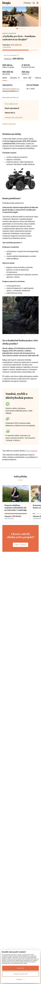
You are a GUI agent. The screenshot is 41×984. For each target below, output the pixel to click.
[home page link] (6, 3)
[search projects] (34, 3)
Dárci (27, 78)
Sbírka (4, 78)
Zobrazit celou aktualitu (14, 117)
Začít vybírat (20, 545)
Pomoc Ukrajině (31, 451)
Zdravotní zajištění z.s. (11, 89)
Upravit (19, 979)
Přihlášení (27, 3)
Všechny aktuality (9, 124)
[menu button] (37, 3)
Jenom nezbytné (20, 974)
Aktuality (14, 78)
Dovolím (20, 968)
